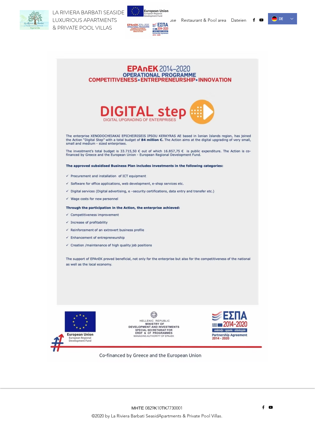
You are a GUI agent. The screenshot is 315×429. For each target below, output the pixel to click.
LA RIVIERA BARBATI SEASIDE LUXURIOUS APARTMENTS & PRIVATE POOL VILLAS (88, 20)
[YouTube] (261, 19)
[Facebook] (254, 19)
